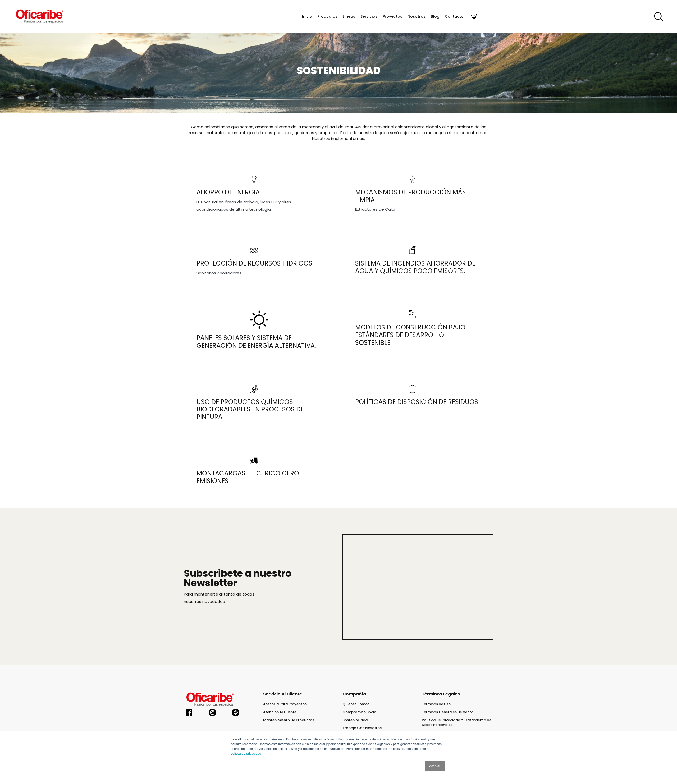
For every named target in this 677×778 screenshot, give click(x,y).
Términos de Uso (436, 704)
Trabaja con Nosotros (362, 728)
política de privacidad (246, 753)
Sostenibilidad (355, 720)
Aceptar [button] (434, 765)
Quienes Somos (355, 704)
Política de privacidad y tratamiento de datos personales (456, 722)
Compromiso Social (359, 712)
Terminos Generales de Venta (447, 712)
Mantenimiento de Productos (288, 720)
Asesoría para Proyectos (285, 704)
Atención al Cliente (279, 712)
